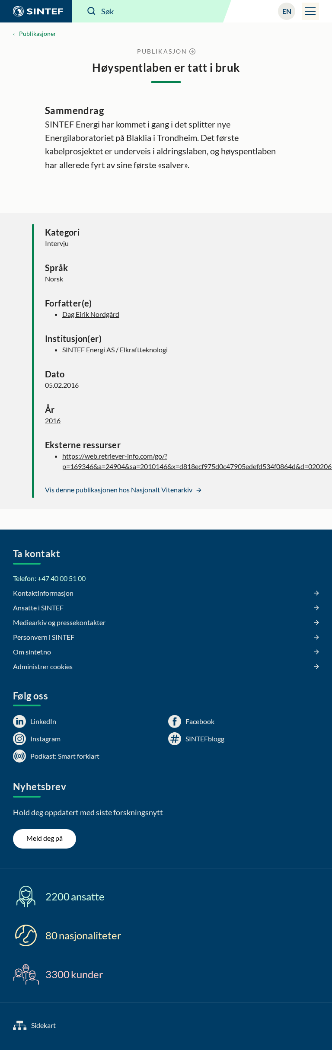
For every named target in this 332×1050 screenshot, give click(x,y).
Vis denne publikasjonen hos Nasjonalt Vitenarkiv (119, 489)
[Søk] (92, 11)
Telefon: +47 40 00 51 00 (49, 578)
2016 (53, 420)
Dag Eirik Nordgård (90, 314)
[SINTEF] (36, 11)
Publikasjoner (37, 33)
